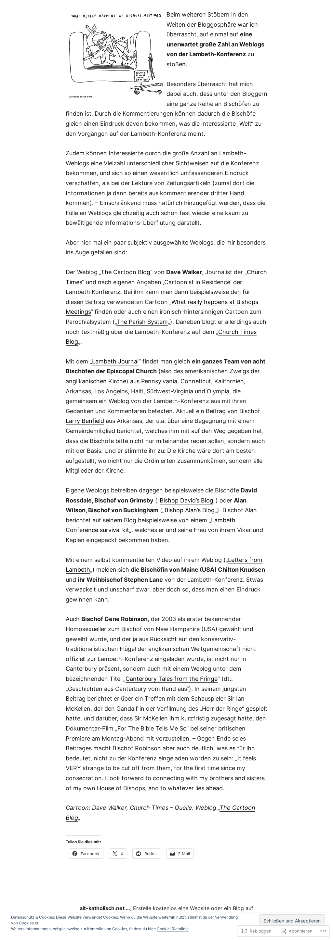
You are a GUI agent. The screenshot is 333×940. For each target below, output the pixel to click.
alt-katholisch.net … (105, 908)
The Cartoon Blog (125, 272)
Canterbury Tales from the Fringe (172, 678)
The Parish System (142, 321)
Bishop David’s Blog (186, 500)
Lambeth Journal (115, 361)
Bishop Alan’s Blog (190, 510)
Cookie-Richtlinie (173, 928)
